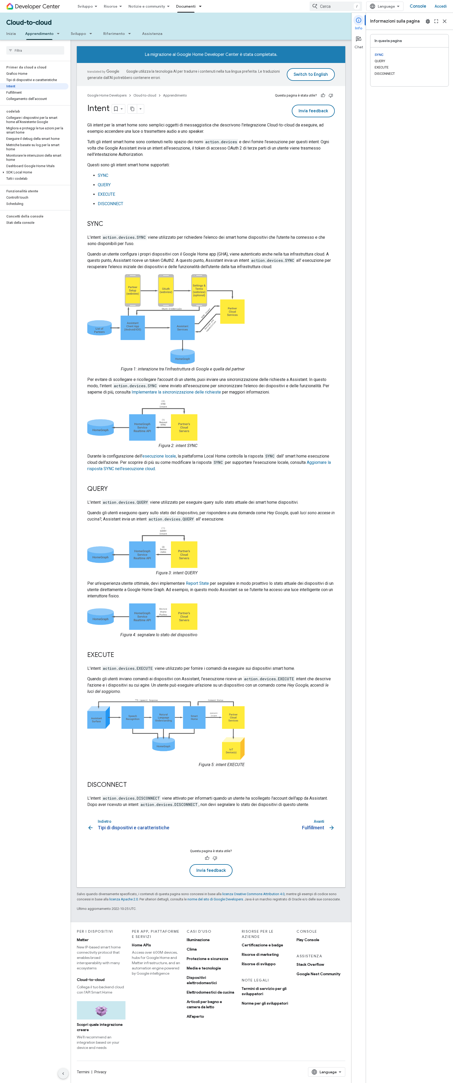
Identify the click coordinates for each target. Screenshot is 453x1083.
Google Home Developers (107, 95)
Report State (197, 583)
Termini (83, 1072)
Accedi (441, 6)
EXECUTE (106, 194)
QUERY (104, 184)
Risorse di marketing (260, 954)
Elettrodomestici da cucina (210, 992)
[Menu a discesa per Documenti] (202, 6)
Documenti (186, 6)
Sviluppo (85, 6)
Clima (192, 949)
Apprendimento (39, 33)
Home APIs (141, 945)
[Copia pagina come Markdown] (132, 108)
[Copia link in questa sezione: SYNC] (108, 224)
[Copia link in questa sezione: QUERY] (113, 489)
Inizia (11, 33)
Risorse (110, 6)
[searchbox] (35, 50)
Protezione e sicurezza (207, 958)
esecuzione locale (159, 456)
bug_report (428, 21)
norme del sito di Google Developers (215, 899)
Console (418, 6)
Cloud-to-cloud (29, 22)
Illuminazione (198, 939)
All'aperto (195, 1016)
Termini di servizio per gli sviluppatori (264, 991)
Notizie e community (146, 6)
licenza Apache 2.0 (123, 899)
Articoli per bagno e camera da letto (204, 1004)
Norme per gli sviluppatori (265, 1003)
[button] (34, 172)
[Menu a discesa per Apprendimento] (59, 33)
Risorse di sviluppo (259, 964)
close (444, 21)
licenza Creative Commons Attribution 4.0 (253, 894)
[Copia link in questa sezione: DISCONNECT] (132, 785)
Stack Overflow (310, 964)
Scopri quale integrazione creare (100, 1027)
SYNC (103, 175)
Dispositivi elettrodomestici (202, 980)
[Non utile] (331, 95)
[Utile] (323, 95)
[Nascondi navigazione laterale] (63, 1073)
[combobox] (336, 6)
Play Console (307, 939)
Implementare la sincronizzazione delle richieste (176, 392)
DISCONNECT (110, 203)
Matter (83, 939)
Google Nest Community (318, 973)
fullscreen (436, 21)
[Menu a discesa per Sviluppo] (92, 33)
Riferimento (114, 33)
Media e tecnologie (204, 968)
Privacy (100, 1072)
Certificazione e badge (262, 945)
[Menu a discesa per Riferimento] (131, 33)
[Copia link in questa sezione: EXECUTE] (119, 655)
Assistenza (152, 33)
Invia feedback (313, 111)
